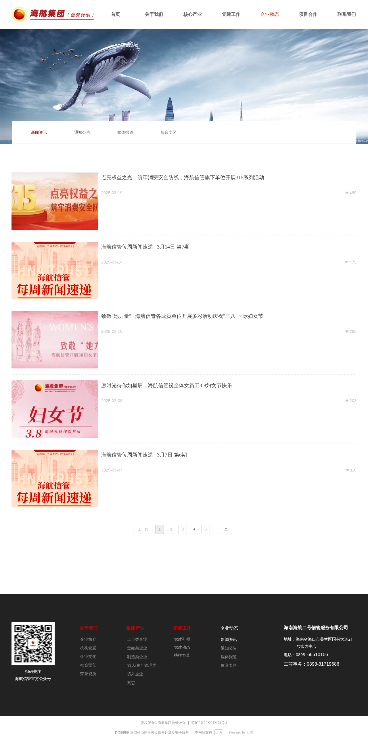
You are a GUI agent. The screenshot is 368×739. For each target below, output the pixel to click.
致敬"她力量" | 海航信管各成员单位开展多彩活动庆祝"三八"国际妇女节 (182, 316)
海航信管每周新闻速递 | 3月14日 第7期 (145, 247)
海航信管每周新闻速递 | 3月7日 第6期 (144, 455)
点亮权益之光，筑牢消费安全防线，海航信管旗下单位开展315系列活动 (182, 177)
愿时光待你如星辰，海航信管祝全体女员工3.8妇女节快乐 (166, 385)
